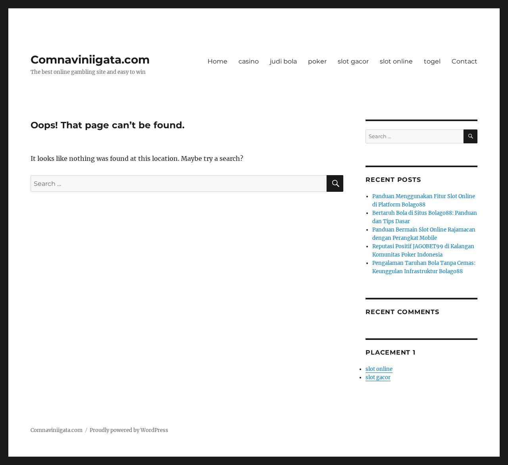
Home (217, 61)
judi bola (283, 61)
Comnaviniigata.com (90, 59)
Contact (464, 61)
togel (432, 61)
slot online (396, 61)
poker (317, 61)
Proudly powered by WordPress (129, 430)
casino (249, 61)
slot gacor (353, 61)
